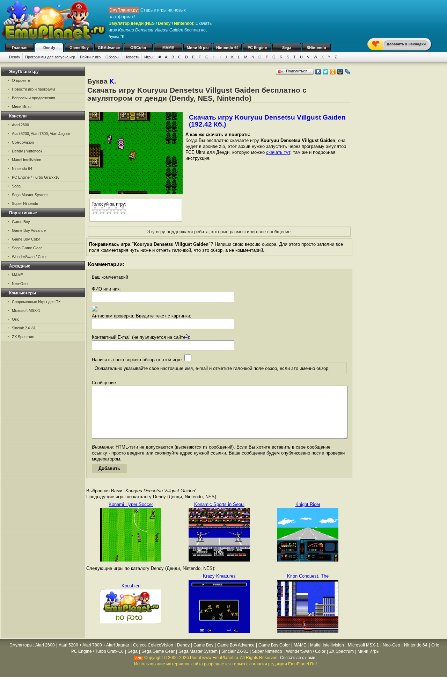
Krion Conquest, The (308, 576)
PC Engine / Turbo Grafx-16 (35, 177)
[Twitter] (325, 71)
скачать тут (278, 152)
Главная (19, 47)
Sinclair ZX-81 (24, 328)
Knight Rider (307, 504)
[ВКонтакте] (318, 71)
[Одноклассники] (333, 71)
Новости (131, 57)
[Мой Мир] (340, 71)
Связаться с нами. (298, 657)
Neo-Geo (20, 283)
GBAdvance (109, 47)
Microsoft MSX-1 (26, 310)
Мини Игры (197, 47)
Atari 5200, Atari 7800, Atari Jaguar (41, 133)
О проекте (21, 80)
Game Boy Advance (29, 230)
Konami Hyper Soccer (131, 504)
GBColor (138, 47)
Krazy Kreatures (219, 576)
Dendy (49, 47)
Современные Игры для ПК (36, 302)
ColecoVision (23, 142)
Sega (286, 47)
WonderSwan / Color (29, 257)
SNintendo (316, 47)
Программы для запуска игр (50, 57)
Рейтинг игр (90, 57)
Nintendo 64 (227, 47)
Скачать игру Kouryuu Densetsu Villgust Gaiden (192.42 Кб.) (267, 121)
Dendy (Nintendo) (27, 151)
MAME (168, 47)
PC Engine (257, 47)
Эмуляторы (20, 645)
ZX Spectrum (23, 337)
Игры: (149, 57)
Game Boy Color (26, 239)
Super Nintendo (25, 203)
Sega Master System (29, 195)
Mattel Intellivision (26, 160)
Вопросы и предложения (33, 98)
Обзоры (112, 57)
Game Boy (79, 47)
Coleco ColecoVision (153, 645)
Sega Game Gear (27, 248)
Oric (15, 319)
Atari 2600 (20, 125)
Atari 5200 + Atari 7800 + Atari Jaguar (94, 645)
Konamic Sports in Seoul (219, 504)
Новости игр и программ (33, 89)
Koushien (131, 585)
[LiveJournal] (347, 71)
